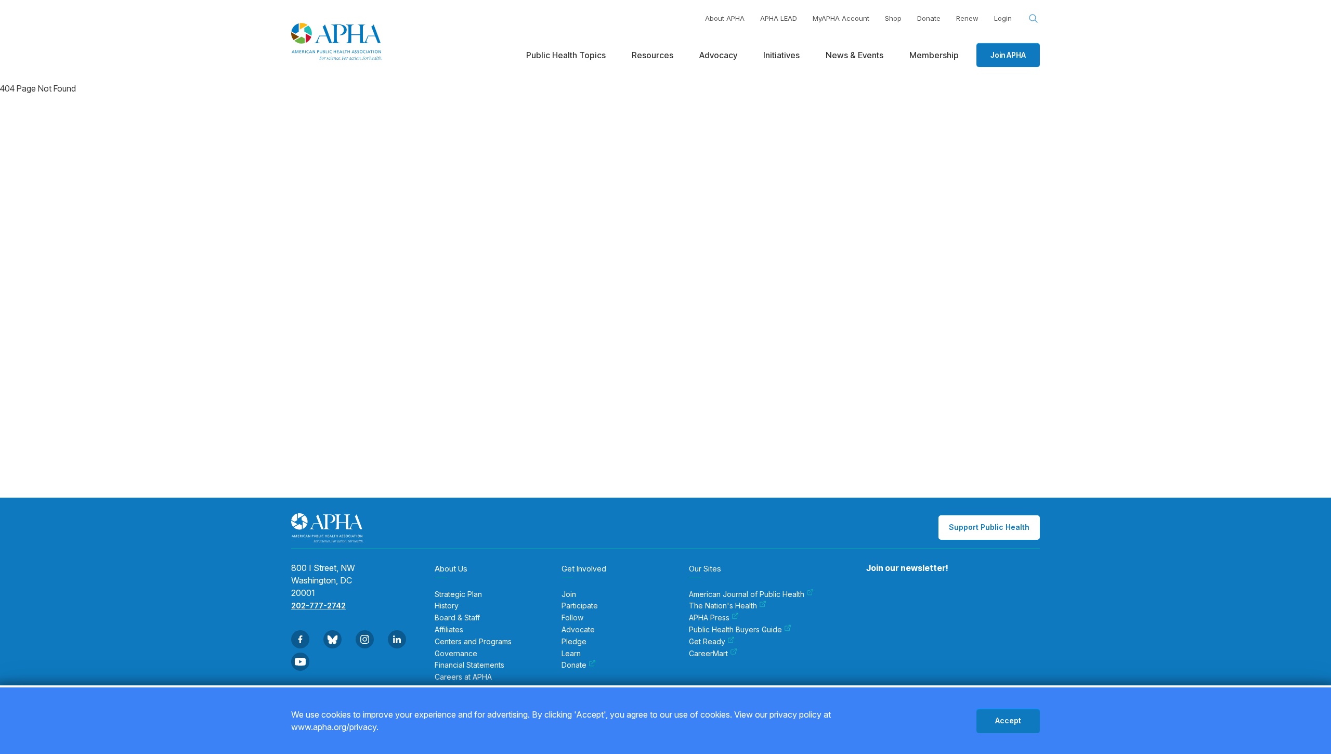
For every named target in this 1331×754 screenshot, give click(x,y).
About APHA (725, 18)
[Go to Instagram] (365, 639)
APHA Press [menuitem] (709, 618)
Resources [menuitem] (652, 55)
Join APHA (1008, 54)
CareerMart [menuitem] (708, 653)
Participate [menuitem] (580, 606)
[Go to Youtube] (300, 662)
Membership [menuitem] (934, 55)
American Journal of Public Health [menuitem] (746, 594)
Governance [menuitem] (456, 653)
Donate (929, 18)
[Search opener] (1033, 18)
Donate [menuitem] (574, 665)
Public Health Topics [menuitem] (566, 55)
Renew (967, 18)
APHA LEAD (778, 18)
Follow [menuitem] (572, 618)
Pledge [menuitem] (574, 642)
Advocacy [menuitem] (718, 55)
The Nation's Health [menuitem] (723, 606)
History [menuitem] (447, 606)
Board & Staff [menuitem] (457, 618)
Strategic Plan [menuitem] (458, 594)
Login (1003, 18)
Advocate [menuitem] (578, 630)
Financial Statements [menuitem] (469, 665)
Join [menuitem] (569, 594)
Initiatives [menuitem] (781, 55)
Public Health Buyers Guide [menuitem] (735, 630)
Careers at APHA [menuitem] (463, 677)
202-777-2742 (318, 605)
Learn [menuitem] (571, 653)
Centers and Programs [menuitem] (473, 642)
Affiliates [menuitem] (449, 630)
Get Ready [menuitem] (707, 642)
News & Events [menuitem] (854, 55)
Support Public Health (989, 527)
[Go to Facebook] (300, 639)
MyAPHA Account (841, 18)
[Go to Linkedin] (397, 639)
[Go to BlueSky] (332, 639)
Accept (1008, 720)
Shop (893, 18)
